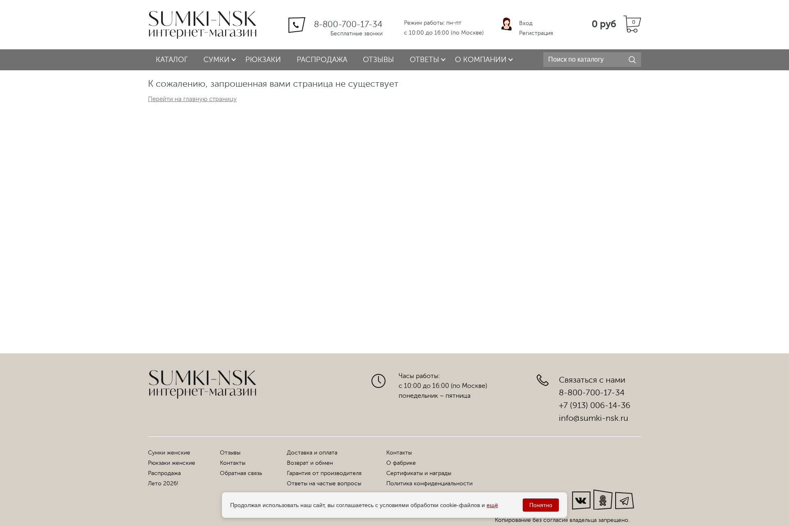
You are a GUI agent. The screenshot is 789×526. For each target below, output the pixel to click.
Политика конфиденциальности (429, 483)
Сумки (216, 59)
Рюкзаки (263, 59)
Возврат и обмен (310, 463)
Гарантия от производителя (324, 473)
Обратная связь (241, 473)
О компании (481, 59)
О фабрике (401, 463)
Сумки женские (169, 453)
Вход (526, 23)
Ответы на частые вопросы (324, 483)
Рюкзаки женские (171, 463)
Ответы (424, 59)
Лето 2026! (163, 483)
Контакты (232, 463)
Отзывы (378, 59)
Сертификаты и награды (418, 473)
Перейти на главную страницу (192, 99)
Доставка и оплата (312, 453)
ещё (492, 505)
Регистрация (536, 33)
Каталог (172, 59)
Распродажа (322, 59)
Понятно (540, 505)
